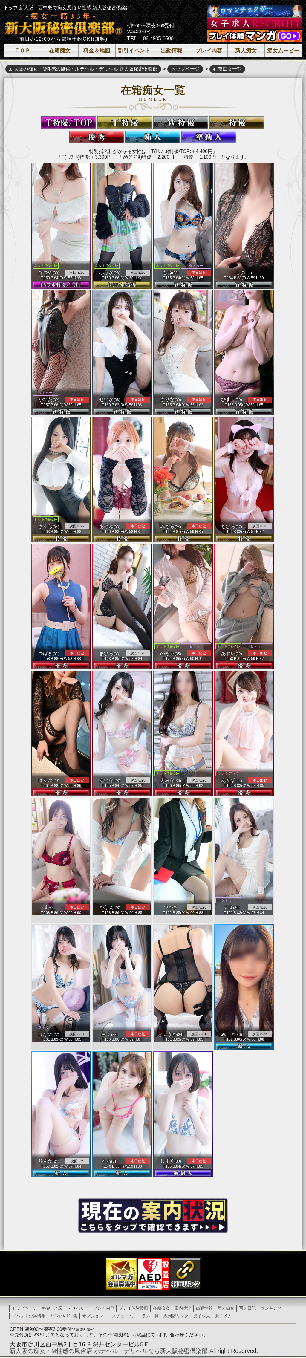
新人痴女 (246, 50)
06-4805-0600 (158, 38)
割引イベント (134, 50)
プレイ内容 (208, 50)
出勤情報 (171, 50)
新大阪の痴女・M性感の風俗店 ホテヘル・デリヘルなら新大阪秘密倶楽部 (109, 1351)
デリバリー (78, 1308)
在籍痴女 (60, 50)
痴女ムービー (283, 50)
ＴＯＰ (22, 50)
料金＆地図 (96, 50)
